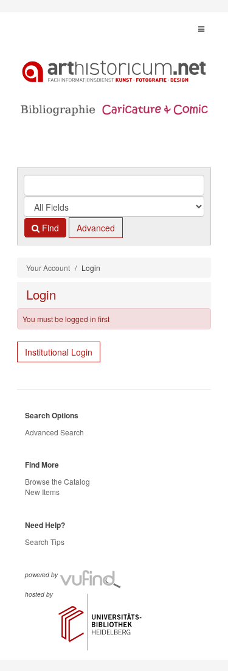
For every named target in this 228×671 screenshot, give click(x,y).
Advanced (96, 228)
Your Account (48, 267)
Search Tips (44, 541)
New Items (42, 492)
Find (49, 228)
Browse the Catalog (57, 481)
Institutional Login (58, 352)
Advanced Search (54, 432)
